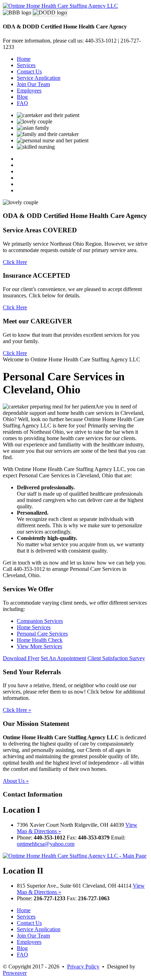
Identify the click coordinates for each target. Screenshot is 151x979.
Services (26, 65)
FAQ (22, 103)
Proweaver (15, 973)
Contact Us (29, 72)
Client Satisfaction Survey (116, 658)
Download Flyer (21, 658)
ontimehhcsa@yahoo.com (45, 844)
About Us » (16, 781)
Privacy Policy (83, 967)
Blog (22, 97)
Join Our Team (33, 84)
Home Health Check (40, 640)
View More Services (39, 646)
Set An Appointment (63, 658)
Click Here (15, 262)
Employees (29, 91)
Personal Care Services (42, 634)
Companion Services (40, 621)
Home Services (34, 627)
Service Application (38, 78)
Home (24, 59)
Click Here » (17, 710)
